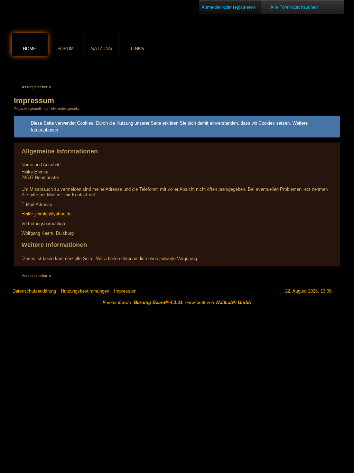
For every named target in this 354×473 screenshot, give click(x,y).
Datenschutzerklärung (34, 291)
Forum (65, 48)
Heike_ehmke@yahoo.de (46, 213)
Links (137, 48)
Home (29, 48)
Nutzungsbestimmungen (85, 291)
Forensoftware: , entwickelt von (177, 302)
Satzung (101, 48)
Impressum (125, 291)
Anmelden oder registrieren (228, 7)
